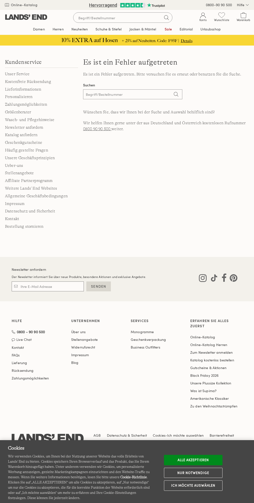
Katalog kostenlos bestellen (212, 360)
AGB (97, 435)
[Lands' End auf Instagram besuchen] (203, 279)
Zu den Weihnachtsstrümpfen (214, 406)
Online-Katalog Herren (208, 344)
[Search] (176, 95)
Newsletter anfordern (24, 127)
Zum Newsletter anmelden (211, 352)
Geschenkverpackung (148, 339)
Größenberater (18, 112)
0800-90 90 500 (219, 4)
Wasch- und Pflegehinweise (29, 120)
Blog (75, 362)
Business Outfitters (145, 347)
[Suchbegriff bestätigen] (166, 17)
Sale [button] (168, 29)
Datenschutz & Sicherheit (127, 435)
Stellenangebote (19, 173)
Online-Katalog (24, 4)
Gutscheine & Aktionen (208, 367)
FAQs (16, 355)
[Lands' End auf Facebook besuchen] (223, 279)
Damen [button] (39, 29)
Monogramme (142, 331)
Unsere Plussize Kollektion (210, 383)
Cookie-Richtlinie (133, 477)
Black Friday (204, 375)
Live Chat (24, 340)
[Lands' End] (26, 17)
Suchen (89, 85)
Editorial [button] (186, 29)
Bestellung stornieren (24, 226)
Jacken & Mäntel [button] (142, 29)
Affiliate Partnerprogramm (29, 180)
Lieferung (19, 362)
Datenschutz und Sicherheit (30, 211)
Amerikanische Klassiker (209, 398)
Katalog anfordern (21, 135)
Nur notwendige (193, 472)
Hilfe (240, 4)
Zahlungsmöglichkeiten (26, 104)
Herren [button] (58, 29)
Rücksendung (23, 370)
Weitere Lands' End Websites (31, 188)
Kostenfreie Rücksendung (28, 81)
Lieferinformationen (23, 89)
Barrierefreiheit (222, 435)
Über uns (78, 331)
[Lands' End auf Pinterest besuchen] (232, 279)
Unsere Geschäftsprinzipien (30, 158)
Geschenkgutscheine (23, 142)
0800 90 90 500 (97, 129)
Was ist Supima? (203, 390)
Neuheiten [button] (79, 29)
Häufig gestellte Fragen (26, 150)
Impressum (15, 203)
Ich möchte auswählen (193, 485)
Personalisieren (18, 97)
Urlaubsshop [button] (210, 29)
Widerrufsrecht (83, 347)
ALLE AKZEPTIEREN (193, 460)
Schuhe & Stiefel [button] (108, 29)
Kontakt (12, 219)
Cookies (159, 435)
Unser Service (17, 74)
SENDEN (98, 286)
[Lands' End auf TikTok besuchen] (213, 279)
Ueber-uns (14, 165)
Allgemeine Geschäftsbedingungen (36, 196)
